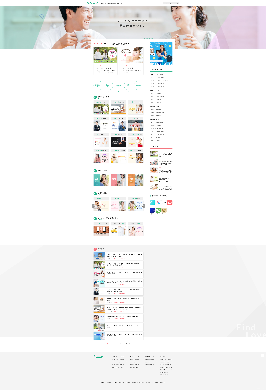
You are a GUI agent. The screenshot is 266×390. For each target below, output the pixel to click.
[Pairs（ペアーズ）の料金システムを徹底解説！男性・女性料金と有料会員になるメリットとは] (99, 283)
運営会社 (148, 382)
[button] (93, 206)
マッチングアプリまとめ (119, 311)
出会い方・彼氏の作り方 (157, 128)
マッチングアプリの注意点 (157, 122)
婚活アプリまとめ (154, 90)
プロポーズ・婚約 (155, 137)
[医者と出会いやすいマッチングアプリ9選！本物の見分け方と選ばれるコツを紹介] (99, 336)
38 (126, 343)
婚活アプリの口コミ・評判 (136, 362)
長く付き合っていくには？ (157, 134)
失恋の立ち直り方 (155, 140)
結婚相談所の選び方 (149, 364)
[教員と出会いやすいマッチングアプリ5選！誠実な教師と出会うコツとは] (99, 300)
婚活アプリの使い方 (134, 367)
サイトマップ (163, 382)
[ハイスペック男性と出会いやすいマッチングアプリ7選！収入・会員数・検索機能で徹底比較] (99, 291)
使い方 (157, 86)
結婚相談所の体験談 (149, 359)
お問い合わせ (155, 382)
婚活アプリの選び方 (134, 364)
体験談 (157, 77)
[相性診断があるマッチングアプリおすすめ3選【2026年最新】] (99, 318)
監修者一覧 (109, 382)
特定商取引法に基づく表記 (138, 382)
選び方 (157, 83)
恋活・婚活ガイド (154, 119)
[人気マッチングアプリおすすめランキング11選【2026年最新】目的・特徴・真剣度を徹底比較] (99, 265)
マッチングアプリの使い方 (118, 367)
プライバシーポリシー (119, 382)
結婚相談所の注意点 (156, 125)
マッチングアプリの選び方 (119, 258)
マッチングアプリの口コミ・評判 (119, 362)
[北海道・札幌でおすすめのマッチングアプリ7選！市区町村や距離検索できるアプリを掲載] (99, 256)
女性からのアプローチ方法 (157, 131)
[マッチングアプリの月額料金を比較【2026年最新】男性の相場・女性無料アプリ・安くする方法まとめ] (99, 309)
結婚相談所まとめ (154, 106)
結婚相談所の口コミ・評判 (151, 362)
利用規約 (128, 382)
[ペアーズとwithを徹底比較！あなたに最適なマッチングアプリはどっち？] (99, 327)
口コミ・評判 (159, 80)
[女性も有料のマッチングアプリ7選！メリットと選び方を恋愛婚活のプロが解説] (99, 274)
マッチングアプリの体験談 (118, 359)
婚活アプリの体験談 (134, 359)
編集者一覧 (102, 382)
